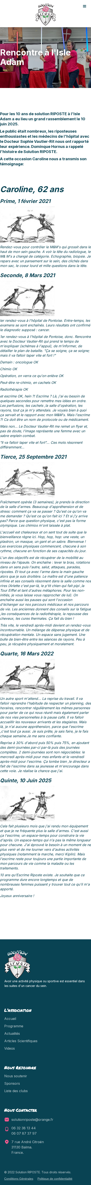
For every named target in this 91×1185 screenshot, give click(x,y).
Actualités (12, 1033)
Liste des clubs (16, 1091)
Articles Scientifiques (20, 1041)
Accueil (10, 1018)
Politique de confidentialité (54, 1178)
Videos (9, 1048)
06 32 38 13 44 (23, 1128)
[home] (45, 14)
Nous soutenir (15, 1076)
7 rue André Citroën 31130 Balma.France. (28, 1147)
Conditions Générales (18, 1178)
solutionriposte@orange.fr (32, 1119)
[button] (84, 6)
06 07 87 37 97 (24, 1133)
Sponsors (12, 1083)
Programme (13, 1026)
